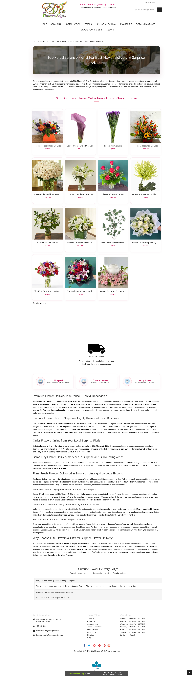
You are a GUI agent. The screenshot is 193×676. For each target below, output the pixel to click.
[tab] (98, 580)
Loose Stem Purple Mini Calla (80, 145)
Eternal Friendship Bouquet (80, 194)
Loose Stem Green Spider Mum (145, 194)
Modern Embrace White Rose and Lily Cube (80, 242)
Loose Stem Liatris (113, 145)
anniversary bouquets (113, 404)
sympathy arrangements (94, 494)
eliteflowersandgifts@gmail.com (47, 631)
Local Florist (44, 41)
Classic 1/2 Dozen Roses (113, 194)
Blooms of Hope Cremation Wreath (113, 291)
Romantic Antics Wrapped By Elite (80, 291)
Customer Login (93, 624)
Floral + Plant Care (145, 24)
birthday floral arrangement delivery (95, 515)
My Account (126, 24)
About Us (90, 619)
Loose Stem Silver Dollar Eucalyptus (113, 242)
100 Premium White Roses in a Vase (47, 194)
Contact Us (91, 621)
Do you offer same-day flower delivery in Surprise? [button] (56, 581)
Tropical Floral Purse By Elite (47, 145)
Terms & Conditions (94, 627)
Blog (89, 638)
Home (44, 24)
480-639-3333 (41, 626)
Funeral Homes (93, 629)
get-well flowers (133, 524)
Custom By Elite (72, 24)
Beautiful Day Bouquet (47, 242)
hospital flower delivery (88, 524)
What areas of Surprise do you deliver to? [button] (52, 598)
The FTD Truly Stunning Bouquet (47, 291)
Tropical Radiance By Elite (145, 145)
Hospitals (90, 635)
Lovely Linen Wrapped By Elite (145, 242)
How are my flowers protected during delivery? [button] (54, 592)
